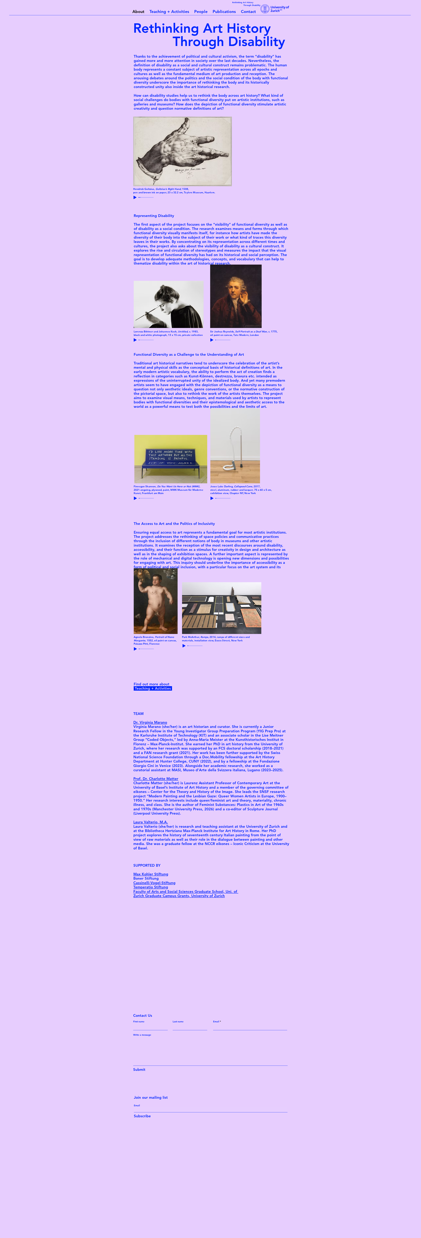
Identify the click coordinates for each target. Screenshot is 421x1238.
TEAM (138, 713)
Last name (178, 1021)
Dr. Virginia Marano (150, 722)
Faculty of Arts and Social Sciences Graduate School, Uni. (183, 891)
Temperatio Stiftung (150, 887)
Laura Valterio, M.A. (150, 822)
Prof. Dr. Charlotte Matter (155, 779)
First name (138, 1021)
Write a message (142, 1035)
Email (216, 1021)
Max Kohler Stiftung (150, 874)
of (235, 891)
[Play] (135, 197)
